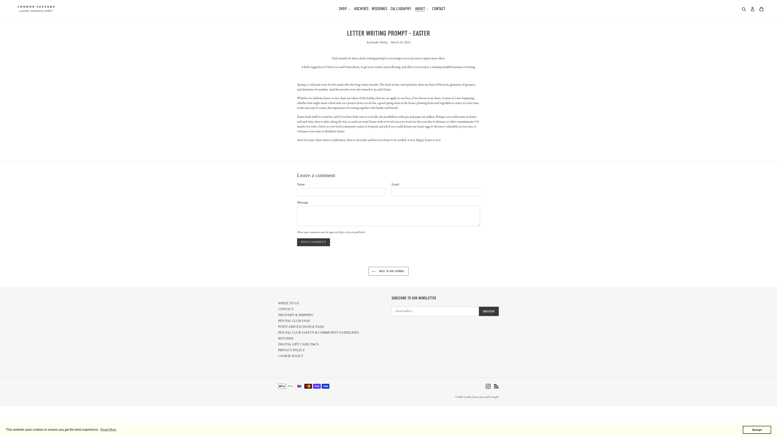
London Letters (471, 397)
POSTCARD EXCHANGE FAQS (301, 326)
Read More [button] (108, 429)
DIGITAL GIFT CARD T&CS (298, 344)
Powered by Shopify (489, 397)
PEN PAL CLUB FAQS (294, 320)
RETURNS (285, 338)
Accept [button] (757, 429)
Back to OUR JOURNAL (391, 271)
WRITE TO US (288, 303)
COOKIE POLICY (291, 356)
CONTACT (286, 309)
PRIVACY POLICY (291, 350)
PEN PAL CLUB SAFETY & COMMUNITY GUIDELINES (318, 332)
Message (302, 202)
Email (395, 184)
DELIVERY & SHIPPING (295, 315)
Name (301, 184)
